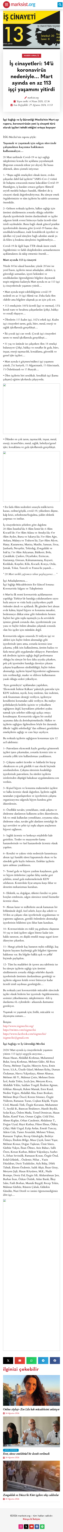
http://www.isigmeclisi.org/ (18, 1026)
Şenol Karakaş (11, 1450)
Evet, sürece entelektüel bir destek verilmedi (26, 1454)
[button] (60, 4)
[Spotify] (42, 1526)
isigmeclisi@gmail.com (16, 1038)
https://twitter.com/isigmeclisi (19, 1030)
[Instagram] (21, 1526)
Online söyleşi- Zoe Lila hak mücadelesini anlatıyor (31, 1409)
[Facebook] (37, 1526)
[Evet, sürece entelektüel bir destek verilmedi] (31, 1432)
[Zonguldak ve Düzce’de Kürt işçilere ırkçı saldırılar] (31, 1476)
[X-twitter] (26, 1526)
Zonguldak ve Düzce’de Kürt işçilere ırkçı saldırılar (31, 1495)
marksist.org (33, 98)
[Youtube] (31, 1526)
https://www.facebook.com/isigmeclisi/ (24, 1034)
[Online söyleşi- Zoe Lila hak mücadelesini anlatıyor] (31, 1390)
